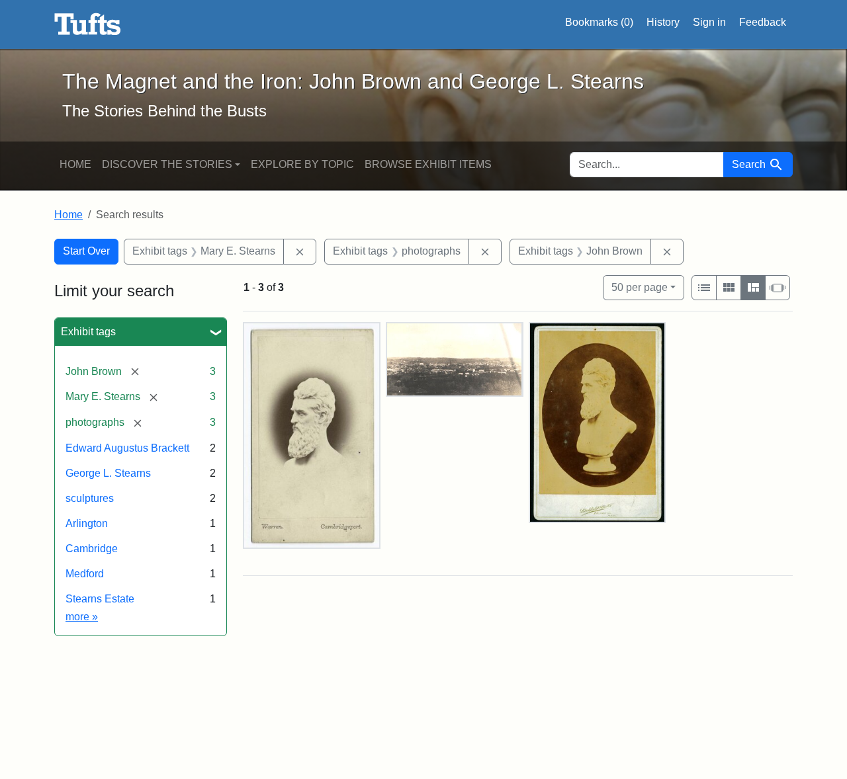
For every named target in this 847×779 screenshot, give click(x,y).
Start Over (86, 251)
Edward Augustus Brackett (127, 448)
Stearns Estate (100, 598)
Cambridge (92, 548)
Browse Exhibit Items (428, 164)
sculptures (90, 498)
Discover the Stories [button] (167, 164)
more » (82, 616)
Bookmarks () (599, 22)
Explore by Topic (302, 164)
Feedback (762, 22)
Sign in (709, 22)
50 (639, 287)
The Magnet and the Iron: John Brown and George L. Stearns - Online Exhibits (87, 24)
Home (75, 164)
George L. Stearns (108, 473)
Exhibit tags (88, 331)
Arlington (87, 523)
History (663, 22)
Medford (85, 573)
